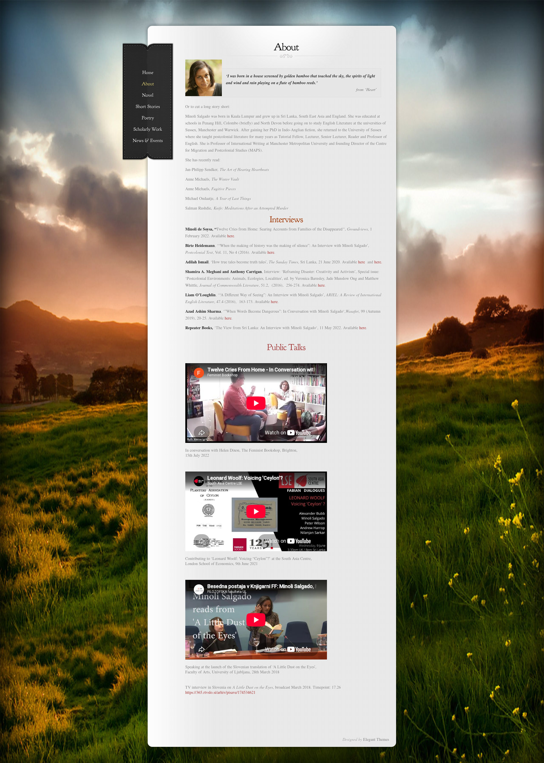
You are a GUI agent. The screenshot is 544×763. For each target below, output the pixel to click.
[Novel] (147, 95)
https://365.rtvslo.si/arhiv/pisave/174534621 (220, 692)
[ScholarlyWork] (147, 129)
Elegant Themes (376, 739)
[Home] (147, 73)
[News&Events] (147, 141)
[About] (147, 84)
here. (378, 262)
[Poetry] (147, 118)
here (230, 235)
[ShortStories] (147, 107)
